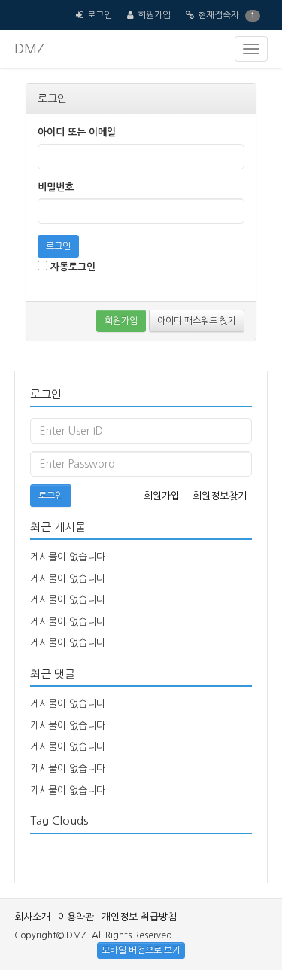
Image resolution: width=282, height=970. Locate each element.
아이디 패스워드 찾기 (196, 320)
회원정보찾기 (220, 496)
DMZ (29, 49)
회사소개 (32, 917)
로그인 (99, 15)
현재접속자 (218, 15)
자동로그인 (71, 267)
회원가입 (154, 15)
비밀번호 (56, 187)
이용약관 (76, 917)
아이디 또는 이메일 (77, 132)
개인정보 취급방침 (139, 917)
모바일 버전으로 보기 (141, 950)
